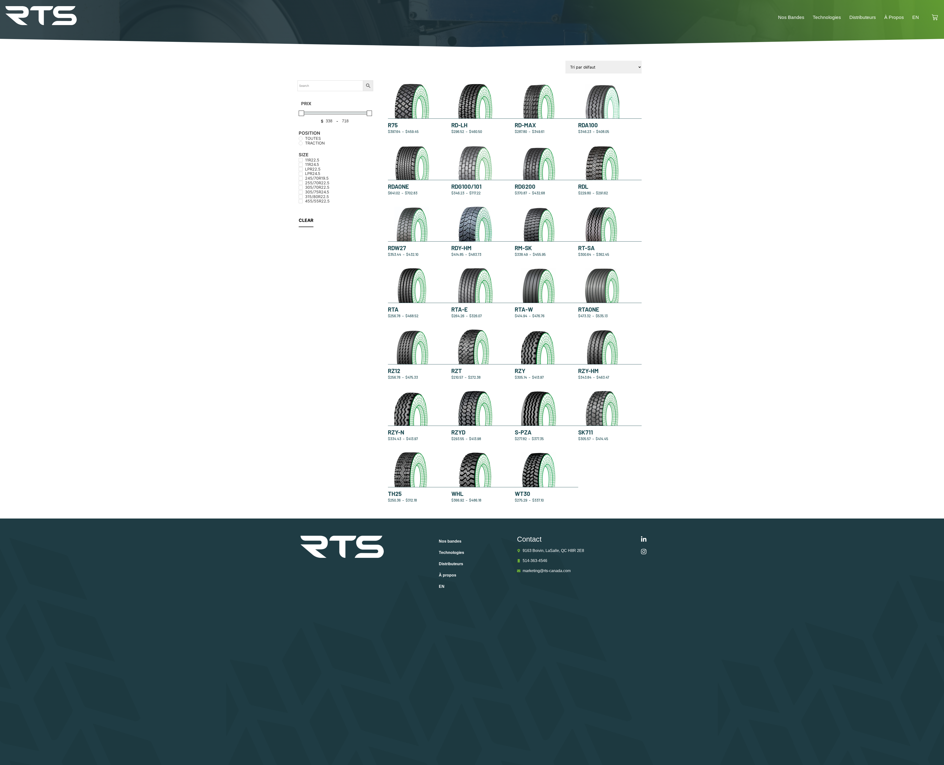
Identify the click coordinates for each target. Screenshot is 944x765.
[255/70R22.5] (301, 183)
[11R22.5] (301, 160)
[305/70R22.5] (301, 187)
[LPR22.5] (301, 169)
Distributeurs (862, 17)
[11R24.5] (301, 165)
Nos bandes (791, 17)
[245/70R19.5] (301, 178)
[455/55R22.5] (301, 201)
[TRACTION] (301, 143)
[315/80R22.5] (301, 197)
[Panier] (937, 17)
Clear (306, 220)
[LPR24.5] (301, 174)
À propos (894, 17)
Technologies (827, 17)
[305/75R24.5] (301, 192)
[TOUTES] (301, 139)
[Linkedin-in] (644, 539)
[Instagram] (644, 552)
